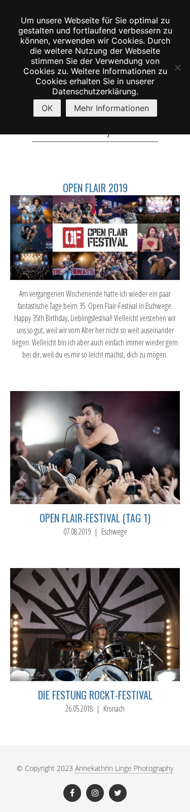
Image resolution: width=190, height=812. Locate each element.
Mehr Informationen (111, 108)
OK (47, 108)
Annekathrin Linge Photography (124, 768)
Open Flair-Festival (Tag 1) (95, 517)
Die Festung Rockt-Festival (95, 694)
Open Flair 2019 (95, 187)
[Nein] (177, 67)
